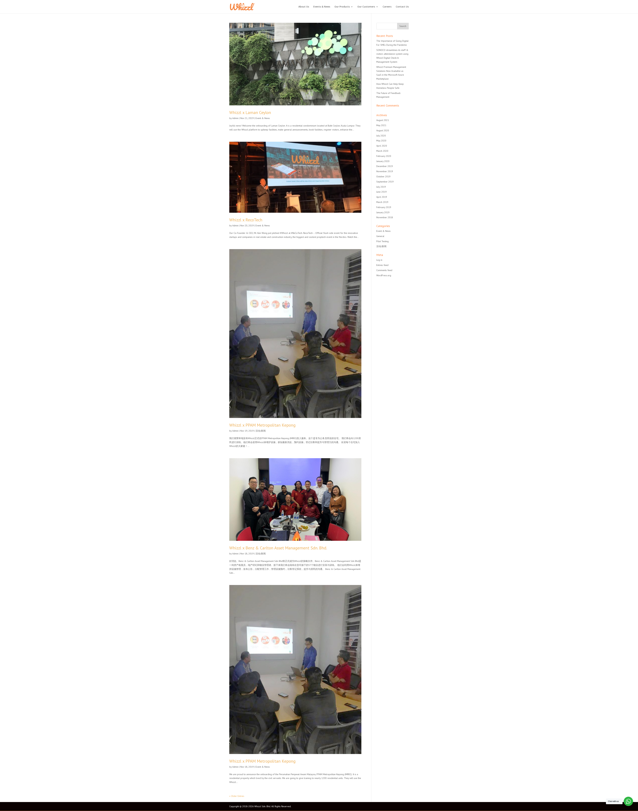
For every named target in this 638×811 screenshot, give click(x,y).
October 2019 (383, 176)
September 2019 (385, 181)
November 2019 (384, 171)
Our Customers (366, 6)
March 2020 (382, 150)
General (380, 236)
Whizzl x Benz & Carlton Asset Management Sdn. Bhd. (278, 548)
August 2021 (382, 120)
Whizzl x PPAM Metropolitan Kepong (262, 425)
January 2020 (382, 161)
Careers (387, 6)
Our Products (342, 6)
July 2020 (381, 135)
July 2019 (381, 186)
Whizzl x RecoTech (245, 220)
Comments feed (384, 270)
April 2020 (381, 145)
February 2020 (383, 156)
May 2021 (381, 125)
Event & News (263, 118)
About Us (303, 6)
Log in (379, 259)
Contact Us (402, 6)
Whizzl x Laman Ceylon (250, 112)
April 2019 (381, 196)
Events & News (321, 6)
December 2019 (384, 166)
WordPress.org (383, 275)
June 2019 (381, 191)
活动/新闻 (261, 430)
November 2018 (384, 217)
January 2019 (382, 212)
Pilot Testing (382, 241)
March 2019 (382, 202)
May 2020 (381, 140)
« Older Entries (236, 796)
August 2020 (382, 130)
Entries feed (382, 265)
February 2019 (383, 207)
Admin (235, 118)
